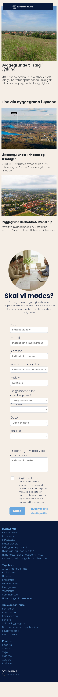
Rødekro (7, 645)
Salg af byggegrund (14, 623)
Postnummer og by (25, 364)
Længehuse (9, 587)
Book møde (9, 612)
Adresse (16, 351)
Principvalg (8, 540)
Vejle (5, 652)
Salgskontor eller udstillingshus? (22, 393)
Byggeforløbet (10, 532)
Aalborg (6, 659)
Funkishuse (8, 572)
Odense (7, 656)
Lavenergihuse (10, 583)
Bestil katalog (10, 616)
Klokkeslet (17, 431)
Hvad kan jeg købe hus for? (18, 551)
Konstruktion (9, 536)
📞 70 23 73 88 (10, 674)
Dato (14, 417)
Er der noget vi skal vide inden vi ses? (27, 453)
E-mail (15, 338)
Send (17, 511)
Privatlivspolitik (39, 508)
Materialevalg (10, 543)
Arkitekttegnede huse (15, 568)
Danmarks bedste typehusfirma (20, 627)
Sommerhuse (10, 594)
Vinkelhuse (8, 591)
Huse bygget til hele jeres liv (18, 598)
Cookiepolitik (39, 513)
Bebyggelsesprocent (14, 547)
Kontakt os (8, 608)
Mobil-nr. (17, 378)
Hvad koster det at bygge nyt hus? (22, 554)
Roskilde (7, 663)
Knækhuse (8, 580)
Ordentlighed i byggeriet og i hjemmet (25, 558)
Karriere (6, 619)
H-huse (6, 576)
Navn (14, 324)
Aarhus (6, 648)
